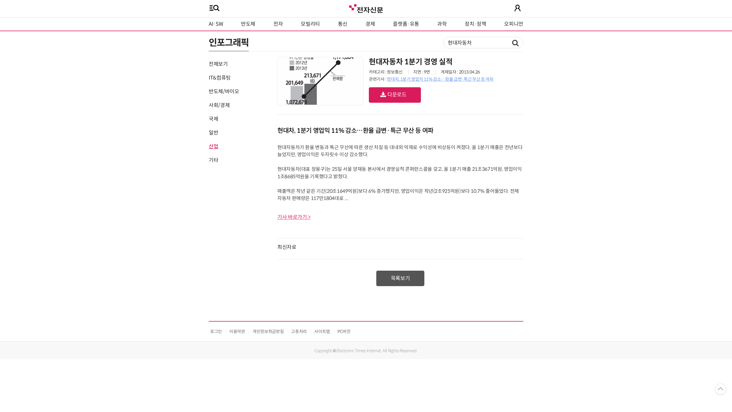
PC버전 (344, 331)
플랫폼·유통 (406, 24)
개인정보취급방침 (268, 331)
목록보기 (400, 278)
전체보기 (218, 64)
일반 (213, 133)
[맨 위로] (720, 389)
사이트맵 (322, 331)
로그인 (216, 331)
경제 (370, 24)
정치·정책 (475, 24)
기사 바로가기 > (294, 217)
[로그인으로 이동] (517, 8)
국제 (213, 119)
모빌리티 (310, 24)
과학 (442, 24)
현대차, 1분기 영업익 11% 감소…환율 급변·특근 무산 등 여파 (440, 79)
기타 (213, 160)
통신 (342, 24)
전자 (278, 24)
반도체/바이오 (224, 91)
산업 (213, 146)
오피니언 (513, 24)
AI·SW (216, 24)
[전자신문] (366, 7)
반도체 (248, 24)
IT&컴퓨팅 (220, 78)
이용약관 (237, 331)
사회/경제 (219, 105)
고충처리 (299, 331)
